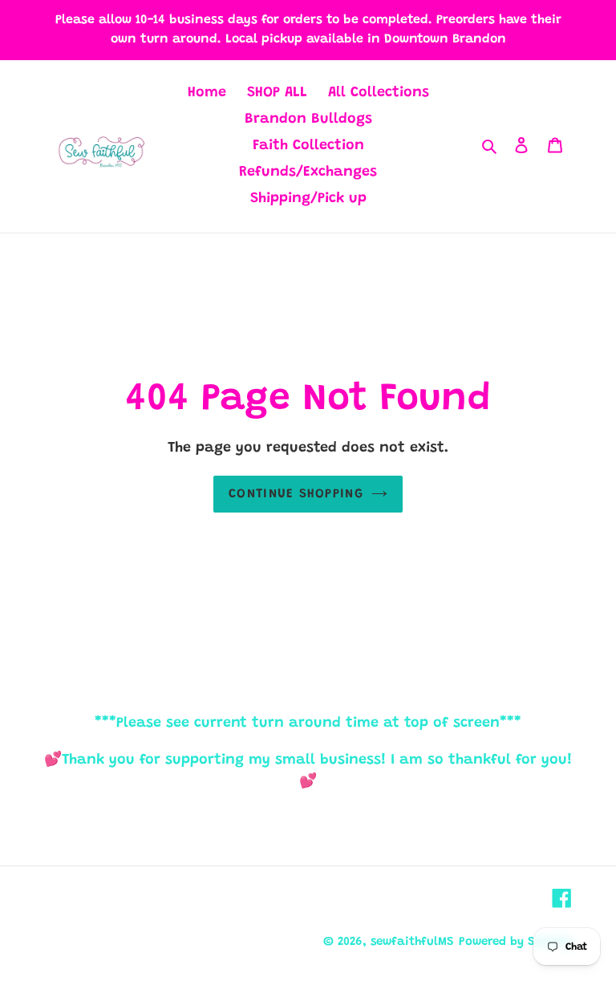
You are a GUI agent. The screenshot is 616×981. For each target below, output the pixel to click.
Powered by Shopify (515, 942)
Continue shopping (296, 494)
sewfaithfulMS (412, 942)
